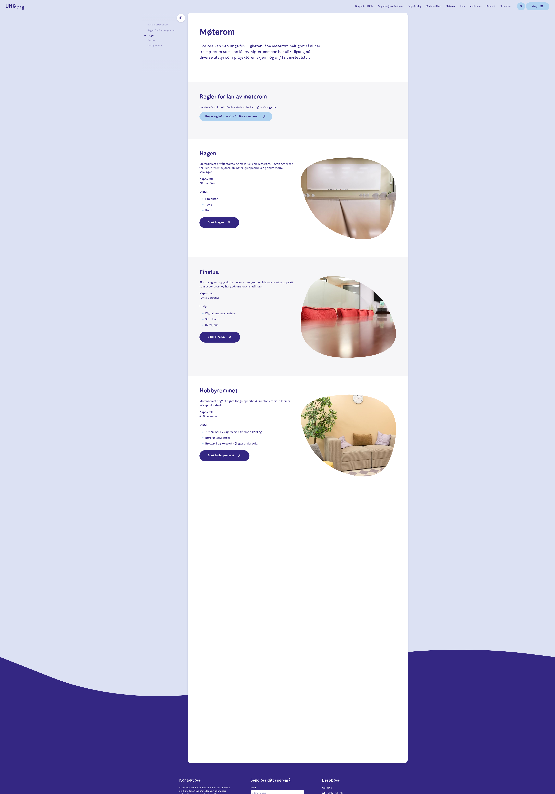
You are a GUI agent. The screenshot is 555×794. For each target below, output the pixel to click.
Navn (253, 787)
